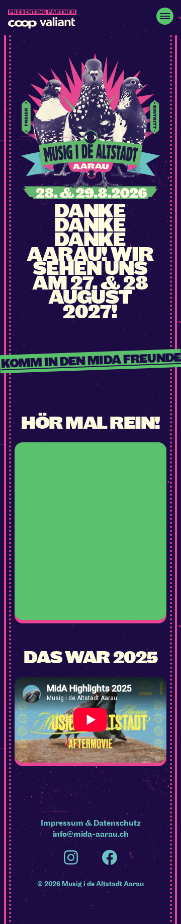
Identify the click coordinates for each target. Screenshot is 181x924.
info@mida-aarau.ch (91, 834)
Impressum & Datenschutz (91, 823)
